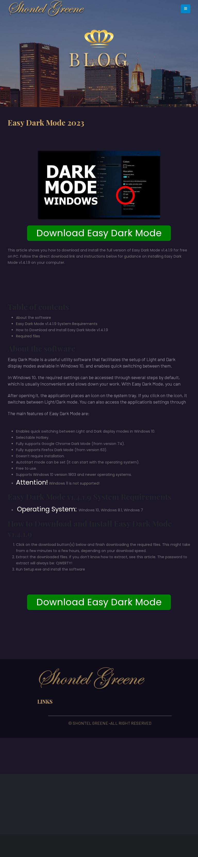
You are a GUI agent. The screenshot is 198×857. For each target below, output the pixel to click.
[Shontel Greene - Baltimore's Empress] (46, 9)
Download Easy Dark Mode (99, 233)
